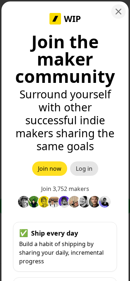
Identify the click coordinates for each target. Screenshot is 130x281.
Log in (84, 169)
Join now (49, 169)
